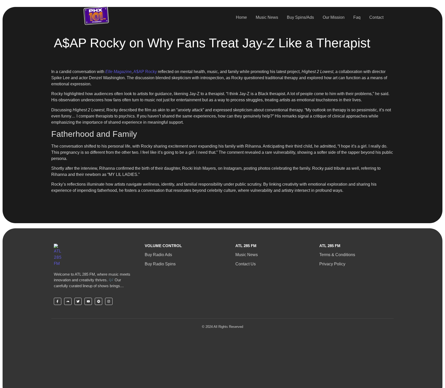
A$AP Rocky (145, 71)
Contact (376, 17)
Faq (357, 17)
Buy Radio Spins (160, 264)
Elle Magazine (118, 71)
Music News (267, 17)
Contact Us (245, 264)
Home (241, 17)
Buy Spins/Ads (300, 17)
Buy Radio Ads (158, 254)
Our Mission (334, 17)
